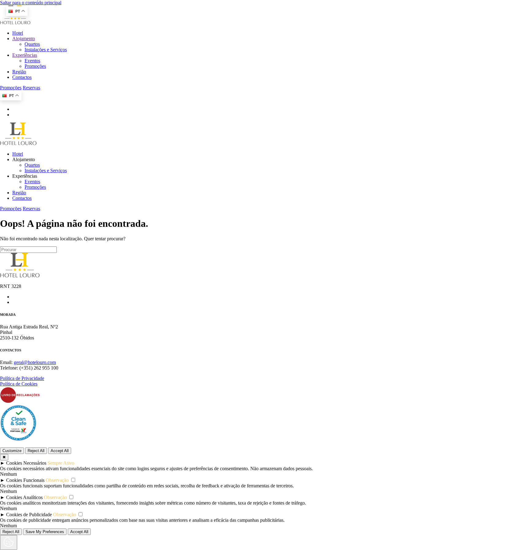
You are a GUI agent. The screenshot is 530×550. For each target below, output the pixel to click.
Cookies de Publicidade (29, 514)
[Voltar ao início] (15, 22)
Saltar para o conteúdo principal (30, 2)
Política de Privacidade (22, 378)
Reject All (36, 450)
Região (19, 71)
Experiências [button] (24, 176)
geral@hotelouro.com (35, 362)
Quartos (32, 44)
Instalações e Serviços (46, 49)
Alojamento (23, 38)
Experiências (24, 55)
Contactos (22, 77)
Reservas (31, 87)
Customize (11, 450)
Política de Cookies (18, 383)
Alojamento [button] (23, 159)
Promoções (35, 66)
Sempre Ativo (61, 463)
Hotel (17, 33)
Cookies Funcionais (25, 480)
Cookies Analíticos (24, 497)
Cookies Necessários (26, 463)
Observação (57, 480)
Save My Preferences (44, 531)
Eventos (32, 60)
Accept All (60, 450)
